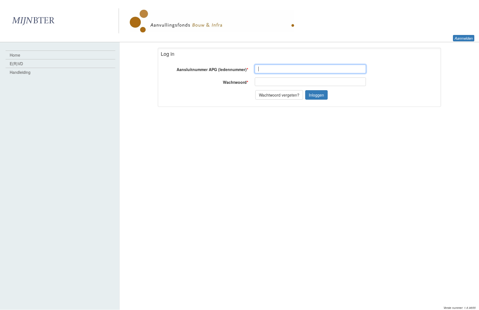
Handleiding (20, 72)
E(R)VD (16, 63)
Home (15, 55)
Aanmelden (464, 38)
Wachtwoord (235, 82)
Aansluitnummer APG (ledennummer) (212, 69)
